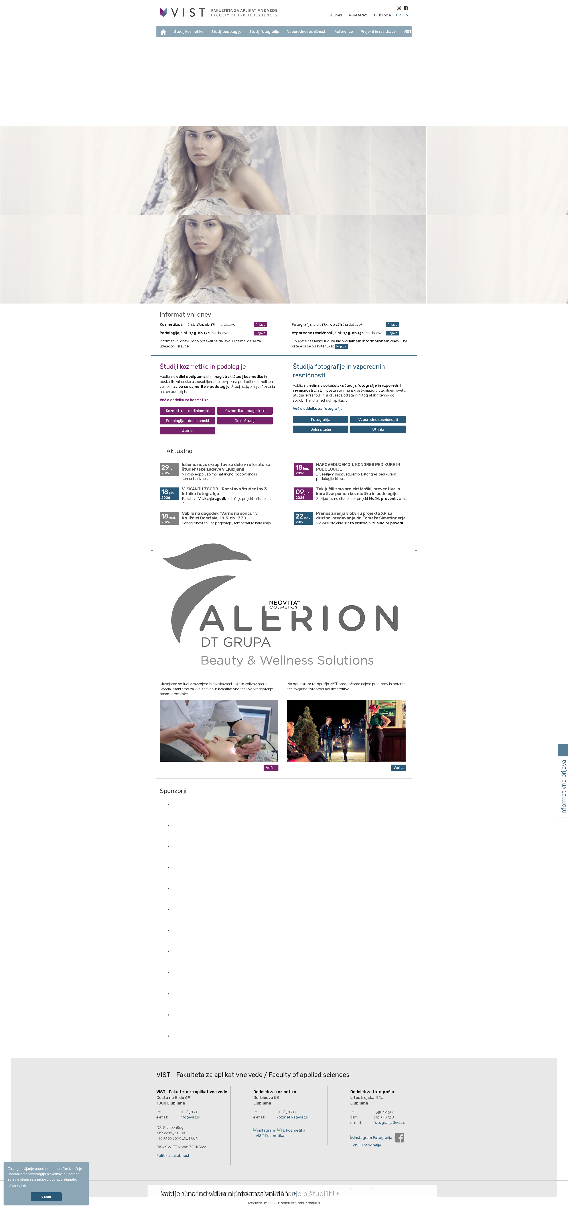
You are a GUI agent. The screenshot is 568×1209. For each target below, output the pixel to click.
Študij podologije (226, 32)
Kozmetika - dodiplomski (187, 410)
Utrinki (187, 430)
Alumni (336, 15)
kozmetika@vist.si (292, 1117)
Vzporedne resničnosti (306, 32)
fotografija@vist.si (389, 1122)
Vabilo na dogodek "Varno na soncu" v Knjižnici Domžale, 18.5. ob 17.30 (220, 516)
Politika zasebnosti (173, 1155)
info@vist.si (189, 1117)
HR (399, 15)
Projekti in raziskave (378, 32)
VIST (408, 32)
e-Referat (358, 15)
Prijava (260, 324)
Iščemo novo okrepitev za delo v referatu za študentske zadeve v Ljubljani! (226, 467)
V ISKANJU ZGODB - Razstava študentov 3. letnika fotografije (225, 491)
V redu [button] (46, 1197)
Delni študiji (245, 420)
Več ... (271, 767)
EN (405, 15)
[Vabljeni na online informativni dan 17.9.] (284, 81)
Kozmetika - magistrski (245, 410)
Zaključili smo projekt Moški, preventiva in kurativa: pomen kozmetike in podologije (358, 491)
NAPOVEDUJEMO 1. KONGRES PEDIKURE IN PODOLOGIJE (358, 467)
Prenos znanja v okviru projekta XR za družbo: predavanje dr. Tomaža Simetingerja (361, 516)
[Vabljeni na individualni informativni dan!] (284, 259)
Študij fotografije (264, 32)
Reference (343, 32)
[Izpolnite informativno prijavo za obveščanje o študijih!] (284, 170)
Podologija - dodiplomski (187, 420)
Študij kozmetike (188, 32)
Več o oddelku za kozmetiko (184, 400)
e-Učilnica (382, 15)
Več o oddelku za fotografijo (318, 408)
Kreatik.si (312, 1203)
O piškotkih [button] (17, 1185)
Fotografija (320, 419)
